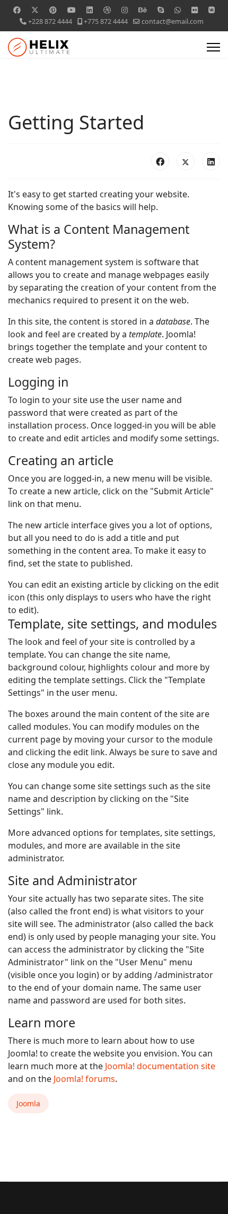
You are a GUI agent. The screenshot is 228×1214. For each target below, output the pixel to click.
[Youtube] (71, 10)
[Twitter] (35, 10)
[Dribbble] (107, 10)
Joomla (28, 1103)
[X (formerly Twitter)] (186, 161)
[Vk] (211, 10)
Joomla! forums (83, 1079)
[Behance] (142, 10)
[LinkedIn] (211, 161)
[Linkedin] (89, 10)
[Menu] (213, 47)
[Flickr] (194, 10)
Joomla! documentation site (160, 1066)
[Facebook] (17, 10)
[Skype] (160, 10)
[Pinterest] (53, 10)
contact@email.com (173, 21)
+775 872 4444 (106, 21)
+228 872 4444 (50, 21)
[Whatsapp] (177, 10)
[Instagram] (124, 10)
